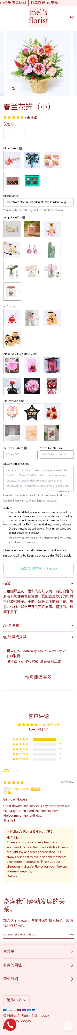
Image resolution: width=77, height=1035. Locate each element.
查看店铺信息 (50, 661)
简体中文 (14, 1000)
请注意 (13, 625)
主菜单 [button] (8, 951)
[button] (14, 117)
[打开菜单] (9, 17)
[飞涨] (13, 88)
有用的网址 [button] (12, 965)
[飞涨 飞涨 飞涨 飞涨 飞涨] (38, 63)
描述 (7, 583)
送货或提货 (17, 637)
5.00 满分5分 (49, 725)
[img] (13, 782)
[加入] (68, 934)
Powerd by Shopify (17, 1021)
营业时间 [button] (10, 979)
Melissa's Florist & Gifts (24, 1016)
